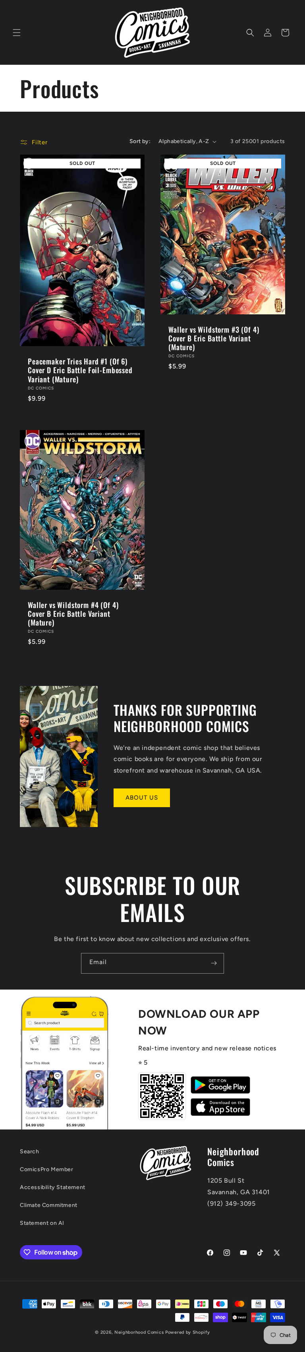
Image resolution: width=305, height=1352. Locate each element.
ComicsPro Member (46, 1169)
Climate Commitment (48, 1205)
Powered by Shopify (187, 1332)
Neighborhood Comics (139, 1332)
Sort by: (140, 141)
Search (29, 1151)
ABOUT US (141, 797)
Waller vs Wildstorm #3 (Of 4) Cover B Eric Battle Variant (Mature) (213, 338)
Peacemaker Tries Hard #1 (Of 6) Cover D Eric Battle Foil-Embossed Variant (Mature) (80, 370)
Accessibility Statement (52, 1187)
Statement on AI (42, 1223)
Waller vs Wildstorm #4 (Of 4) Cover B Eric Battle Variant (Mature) (73, 613)
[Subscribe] (214, 963)
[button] (16, 32)
